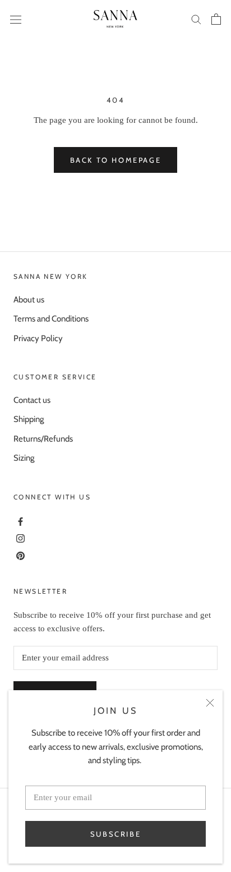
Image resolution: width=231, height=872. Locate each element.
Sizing (23, 458)
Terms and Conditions (51, 319)
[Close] (210, 703)
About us (28, 300)
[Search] (196, 19)
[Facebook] (19, 520)
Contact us (31, 400)
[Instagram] (19, 537)
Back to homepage (115, 159)
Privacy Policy (38, 338)
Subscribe (115, 833)
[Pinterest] (19, 554)
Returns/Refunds (43, 439)
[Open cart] (216, 19)
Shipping (28, 419)
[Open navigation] (15, 19)
